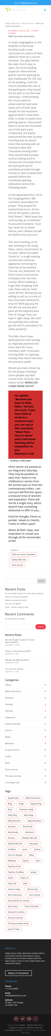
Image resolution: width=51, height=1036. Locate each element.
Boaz (10, 809)
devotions (29, 832)
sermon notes (14, 889)
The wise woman (13, 776)
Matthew (9, 743)
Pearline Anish (14, 866)
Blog (10, 803)
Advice (8, 684)
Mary (31, 855)
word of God (13, 929)
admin (14, 30)
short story (13, 906)
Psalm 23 (24, 877)
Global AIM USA (19, 559)
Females (9, 704)
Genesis (9, 710)
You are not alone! (13, 603)
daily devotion (14, 820)
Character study (26, 809)
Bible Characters (13, 691)
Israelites (12, 849)
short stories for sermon (19, 900)
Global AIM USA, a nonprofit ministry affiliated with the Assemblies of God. (24, 1027)
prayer (34, 872)
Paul (38, 860)
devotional (27, 826)
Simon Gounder (32, 906)
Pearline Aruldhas (16, 872)
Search (41, 581)
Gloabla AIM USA (29, 837)
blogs (21, 803)
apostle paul (13, 798)
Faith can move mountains (24, 554)
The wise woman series (18, 923)
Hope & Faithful (12, 723)
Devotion (9, 697)
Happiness (10, 717)
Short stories (11, 769)
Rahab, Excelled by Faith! (16, 600)
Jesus (25, 849)
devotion (12, 826)
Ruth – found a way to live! (16, 607)
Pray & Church (12, 749)
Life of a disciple (15, 855)
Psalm (8, 756)
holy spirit (33, 843)
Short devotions (15, 895)
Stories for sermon (16, 912)
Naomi (26, 860)
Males (8, 737)
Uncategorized (12, 782)
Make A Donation (18, 973)
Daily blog (12, 815)
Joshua (8, 730)
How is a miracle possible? (16, 597)
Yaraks (22, 1025)
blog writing (36, 803)
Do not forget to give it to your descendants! (24, 593)
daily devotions (34, 820)
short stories (17, 565)
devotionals (13, 832)
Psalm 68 (12, 883)
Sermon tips (32, 889)
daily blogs (28, 815)
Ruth (7, 762)
